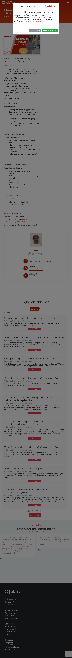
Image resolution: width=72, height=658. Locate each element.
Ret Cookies (35, 31)
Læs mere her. (37, 21)
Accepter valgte (50, 31)
